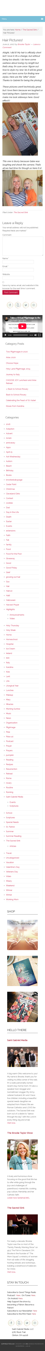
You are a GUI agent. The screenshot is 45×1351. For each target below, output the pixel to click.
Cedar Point (11, 484)
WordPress (20, 1346)
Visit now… (11, 1272)
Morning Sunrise (13, 709)
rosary (9, 783)
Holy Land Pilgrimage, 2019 (18, 369)
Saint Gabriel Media (14, 797)
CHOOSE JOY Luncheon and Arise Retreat (21, 381)
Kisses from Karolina (15, 406)
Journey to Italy (13, 374)
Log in (27, 1346)
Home (9, 635)
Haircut (9, 591)
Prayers (9, 750)
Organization (11, 723)
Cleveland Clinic (13, 494)
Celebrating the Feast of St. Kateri (21, 400)
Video (12, 618)
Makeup (9, 695)
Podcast (9, 741)
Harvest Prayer (12, 605)
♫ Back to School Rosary (17, 389)
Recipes (9, 764)
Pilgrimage (10, 727)
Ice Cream (10, 649)
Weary (9, 881)
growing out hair (13, 577)
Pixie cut (9, 736)
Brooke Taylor (23, 7)
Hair (7, 586)
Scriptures (14, 806)
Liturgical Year (12, 686)
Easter (9, 521)
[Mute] (35, 335)
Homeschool (12, 639)
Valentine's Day (13, 867)
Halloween (10, 600)
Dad (8, 507)
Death (8, 517)
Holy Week (11, 630)
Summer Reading (13, 836)
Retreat (9, 774)
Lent (8, 676)
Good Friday (11, 568)
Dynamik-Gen (20, 1344)
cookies (9, 503)
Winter (9, 895)
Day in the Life (12, 512)
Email (5, 266)
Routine (9, 787)
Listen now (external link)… (18, 1198)
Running (9, 792)
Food (8, 549)
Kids (8, 672)
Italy (8, 662)
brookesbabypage (14, 480)
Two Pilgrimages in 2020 (17, 352)
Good (8, 563)
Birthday (9, 470)
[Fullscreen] (39, 335)
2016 (8, 424)
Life (7, 681)
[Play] (5, 335)
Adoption (10, 429)
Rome (8, 778)
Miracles (9, 704)
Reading (9, 760)
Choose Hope (12, 363)
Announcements (17, 615)
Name (5, 258)
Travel (9, 853)
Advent (9, 433)
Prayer (9, 746)
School (9, 813)
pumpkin (10, 755)
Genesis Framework (36, 1344)
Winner (9, 890)
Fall (7, 540)
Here (18, 1295)
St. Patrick (10, 827)
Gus (7, 581)
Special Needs (12, 822)
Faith (8, 535)
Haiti (8, 595)
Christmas (10, 489)
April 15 (9, 452)
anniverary (10, 443)
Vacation (10, 862)
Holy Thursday (12, 625)
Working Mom (12, 899)
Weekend (10, 885)
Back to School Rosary (16, 395)
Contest (9, 498)
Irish (7, 658)
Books (9, 475)
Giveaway (10, 558)
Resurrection (11, 769)
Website (6, 274)
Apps (8, 447)
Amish (9, 438)
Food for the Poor (14, 554)
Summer (10, 831)
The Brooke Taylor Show (20, 1133)
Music (8, 713)
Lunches (10, 690)
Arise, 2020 (11, 357)
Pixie (8, 732)
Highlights (10, 609)
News (8, 718)
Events (9, 526)
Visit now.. (11, 1123)
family (9, 544)
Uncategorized (12, 858)
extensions (10, 531)
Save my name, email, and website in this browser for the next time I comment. (20, 287)
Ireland (9, 653)
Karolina (9, 667)
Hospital (9, 644)
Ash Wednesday (13, 457)
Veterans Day (12, 872)
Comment (6, 235)
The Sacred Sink (20, 212)
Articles (13, 846)
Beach (9, 466)
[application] (22, 326)
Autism (9, 461)
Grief (8, 572)
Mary (8, 699)
